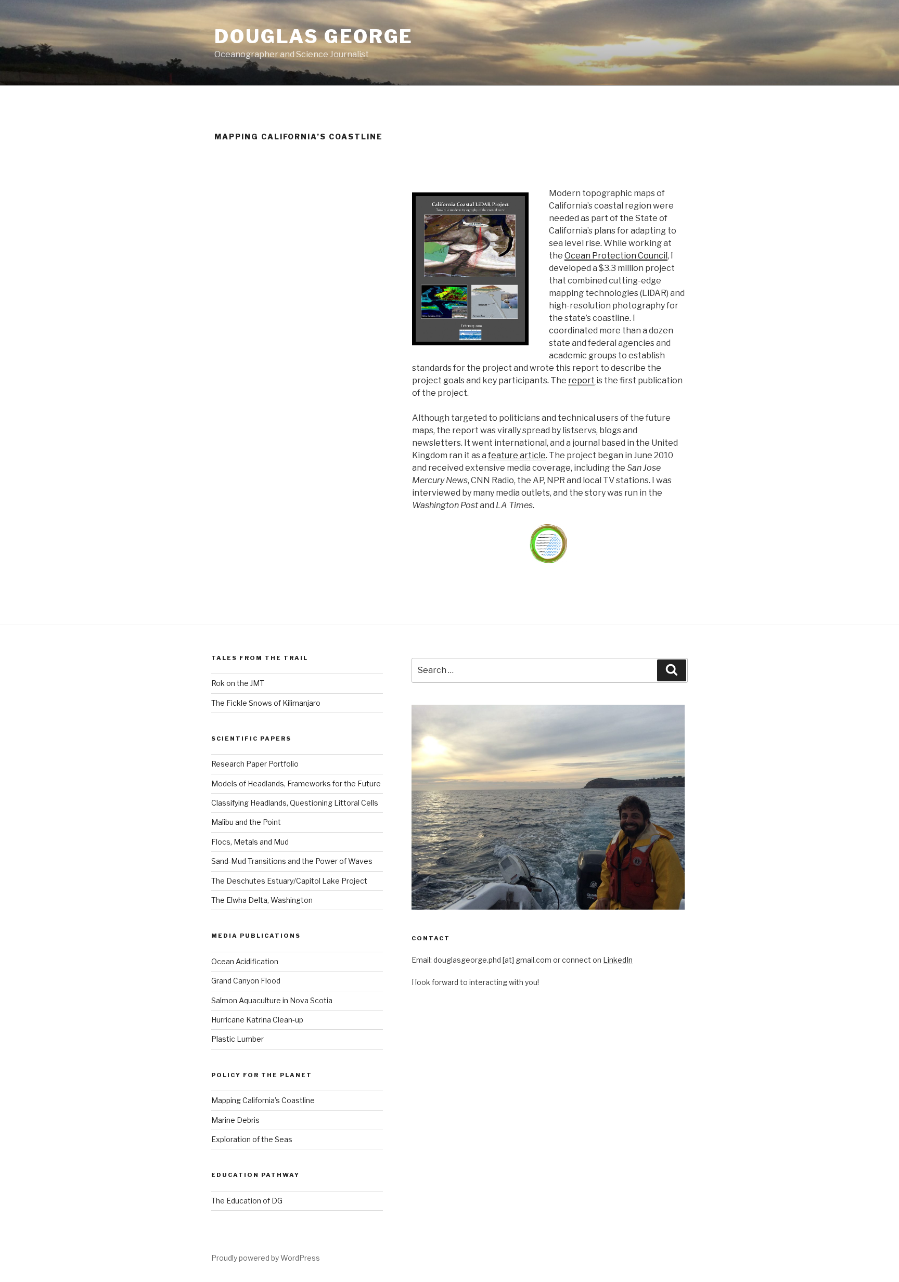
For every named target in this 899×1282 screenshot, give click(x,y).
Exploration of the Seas (251, 1139)
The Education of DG (246, 1200)
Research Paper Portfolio (255, 763)
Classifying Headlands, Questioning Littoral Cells (294, 802)
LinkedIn (618, 959)
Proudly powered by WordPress (265, 1257)
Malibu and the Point (246, 822)
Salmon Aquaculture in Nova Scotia (271, 1000)
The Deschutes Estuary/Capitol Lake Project (289, 880)
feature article (517, 455)
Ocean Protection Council (615, 256)
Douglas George (313, 36)
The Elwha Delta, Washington (262, 900)
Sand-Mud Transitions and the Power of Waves (292, 861)
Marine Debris (235, 1120)
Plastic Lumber (237, 1038)
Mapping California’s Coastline (263, 1100)
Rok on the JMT (237, 683)
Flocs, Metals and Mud (250, 841)
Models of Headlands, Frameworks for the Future (296, 783)
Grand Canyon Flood (245, 980)
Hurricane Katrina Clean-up (257, 1019)
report (581, 380)
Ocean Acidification (244, 961)
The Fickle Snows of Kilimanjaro (265, 702)
